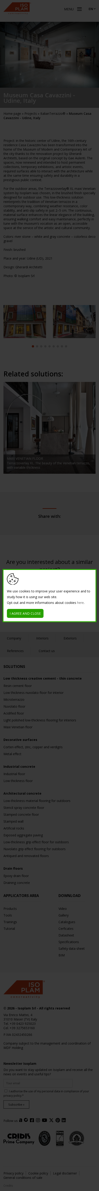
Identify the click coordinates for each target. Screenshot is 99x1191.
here (80, 602)
